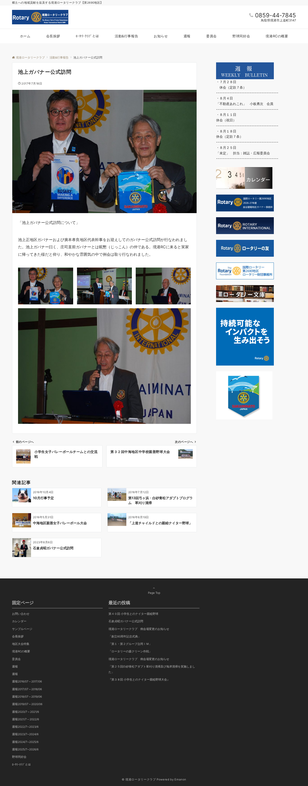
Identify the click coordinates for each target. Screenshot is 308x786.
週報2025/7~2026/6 (25, 749)
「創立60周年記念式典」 (125, 636)
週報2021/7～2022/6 (25, 719)
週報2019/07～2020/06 (27, 704)
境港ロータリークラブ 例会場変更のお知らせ (139, 659)
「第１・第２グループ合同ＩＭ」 (130, 644)
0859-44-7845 (275, 15)
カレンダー (19, 621)
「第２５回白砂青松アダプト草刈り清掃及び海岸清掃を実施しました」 (152, 669)
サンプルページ (22, 629)
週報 (15, 666)
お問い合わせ (20, 614)
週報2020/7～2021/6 (25, 712)
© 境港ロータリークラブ (139, 779)
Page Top (154, 593)
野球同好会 (19, 757)
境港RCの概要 (21, 651)
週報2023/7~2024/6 (25, 734)
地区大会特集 (20, 644)
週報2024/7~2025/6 (25, 742)
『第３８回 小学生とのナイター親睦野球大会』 (139, 679)
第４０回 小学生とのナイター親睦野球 (133, 614)
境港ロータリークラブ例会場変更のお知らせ (139, 629)
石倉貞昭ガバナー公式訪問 (126, 621)
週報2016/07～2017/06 (27, 681)
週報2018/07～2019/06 (27, 696)
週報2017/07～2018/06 (27, 689)
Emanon (180, 779)
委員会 (16, 659)
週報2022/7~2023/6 (25, 726)
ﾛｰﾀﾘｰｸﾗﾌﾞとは (21, 764)
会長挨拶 (18, 636)
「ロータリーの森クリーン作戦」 (130, 651)
